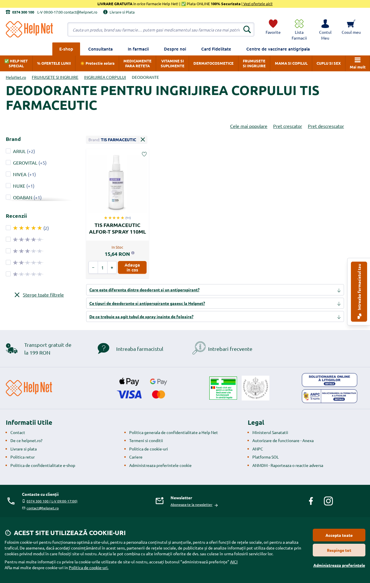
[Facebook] (311, 501)
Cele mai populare (248, 126)
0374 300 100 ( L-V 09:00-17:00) (52, 501)
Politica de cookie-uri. (88, 567)
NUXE (19, 186)
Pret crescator (287, 126)
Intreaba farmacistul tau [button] (359, 287)
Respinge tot (339, 550)
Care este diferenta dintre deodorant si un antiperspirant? (144, 289)
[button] (325, 29)
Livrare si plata (23, 448)
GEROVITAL (25, 162)
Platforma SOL (265, 456)
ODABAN (22, 197)
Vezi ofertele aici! (258, 3)
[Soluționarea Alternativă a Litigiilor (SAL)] (329, 396)
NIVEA (20, 174)
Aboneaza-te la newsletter (191, 504)
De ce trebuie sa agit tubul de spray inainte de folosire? (141, 316)
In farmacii (138, 49)
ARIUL (19, 151)
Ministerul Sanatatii (270, 432)
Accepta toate (339, 535)
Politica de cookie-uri (148, 448)
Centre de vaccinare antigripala (278, 49)
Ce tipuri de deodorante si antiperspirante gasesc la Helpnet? (147, 303)
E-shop (66, 49)
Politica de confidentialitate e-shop (42, 465)
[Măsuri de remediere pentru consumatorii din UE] (329, 380)
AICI (234, 561)
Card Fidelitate (216, 49)
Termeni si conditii (146, 440)
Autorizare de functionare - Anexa (283, 440)
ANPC (257, 448)
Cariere (136, 456)
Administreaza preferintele (339, 565)
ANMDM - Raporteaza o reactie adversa (287, 465)
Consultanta (100, 49)
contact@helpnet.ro (43, 508)
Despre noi (175, 49)
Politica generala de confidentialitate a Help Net (173, 432)
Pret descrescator (326, 126)
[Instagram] (328, 501)
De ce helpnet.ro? (26, 440)
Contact (17, 432)
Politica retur (22, 456)
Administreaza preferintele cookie (160, 465)
